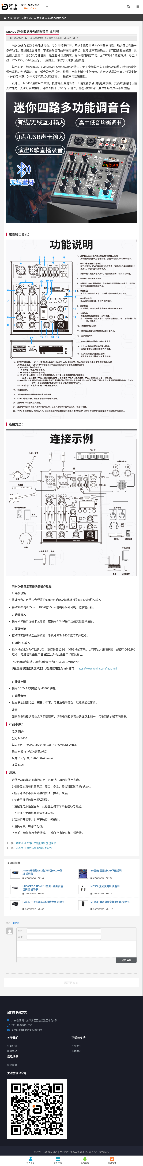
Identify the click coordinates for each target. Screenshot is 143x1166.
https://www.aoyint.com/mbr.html (97, 668)
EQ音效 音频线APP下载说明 (106, 870)
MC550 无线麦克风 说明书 (105, 886)
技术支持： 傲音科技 (97, 1152)
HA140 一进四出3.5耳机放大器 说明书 (43, 902)
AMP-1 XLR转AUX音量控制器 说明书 (36, 843)
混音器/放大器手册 (53, 38)
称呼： (21, 931)
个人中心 (31, 1163)
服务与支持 (20, 17)
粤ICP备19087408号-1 (71, 1152)
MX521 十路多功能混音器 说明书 (34, 848)
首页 (9, 17)
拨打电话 (112, 1163)
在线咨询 (85, 1163)
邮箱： (21, 937)
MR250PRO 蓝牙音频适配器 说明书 (110, 902)
